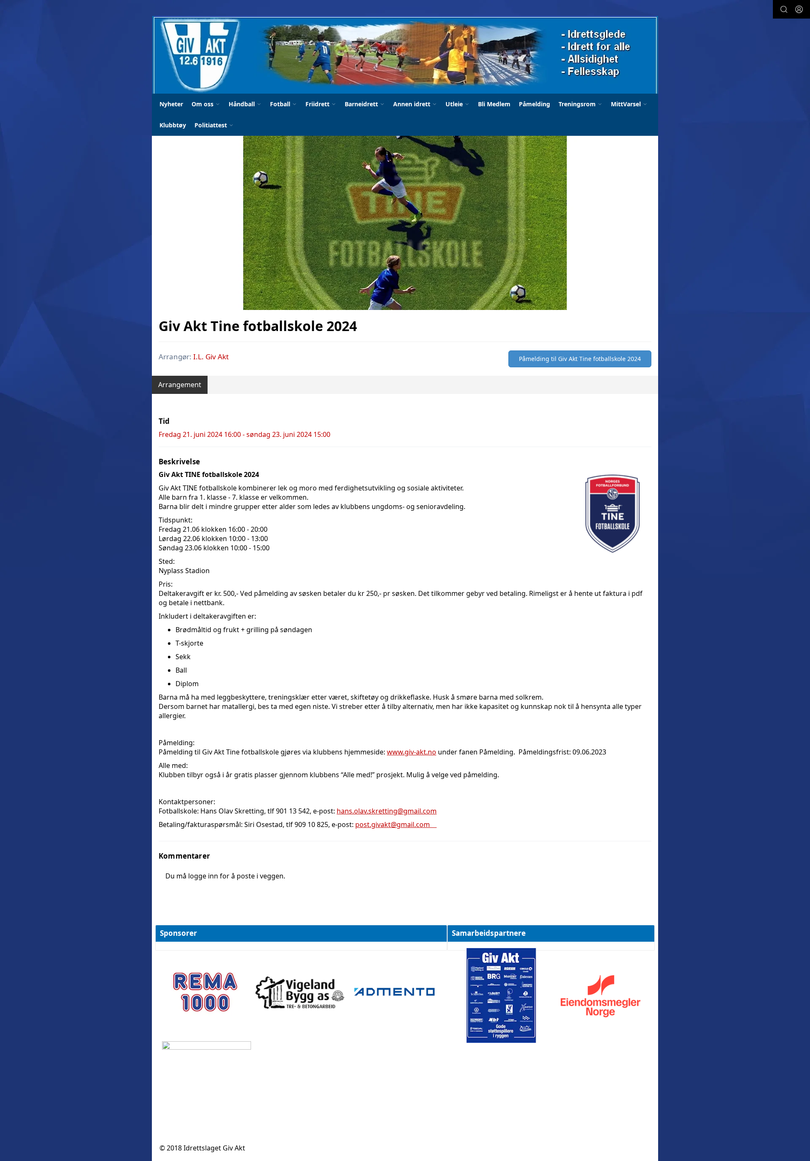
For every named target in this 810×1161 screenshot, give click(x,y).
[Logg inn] (799, 9)
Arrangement (179, 384)
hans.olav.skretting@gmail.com (387, 811)
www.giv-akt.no (411, 752)
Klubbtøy (172, 125)
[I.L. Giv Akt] (405, 55)
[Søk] (783, 9)
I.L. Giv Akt (211, 356)
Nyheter (171, 104)
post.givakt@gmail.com (396, 824)
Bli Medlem (494, 104)
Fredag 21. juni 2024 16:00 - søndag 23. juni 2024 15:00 (244, 434)
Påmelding (534, 104)
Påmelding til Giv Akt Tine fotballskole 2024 (580, 359)
